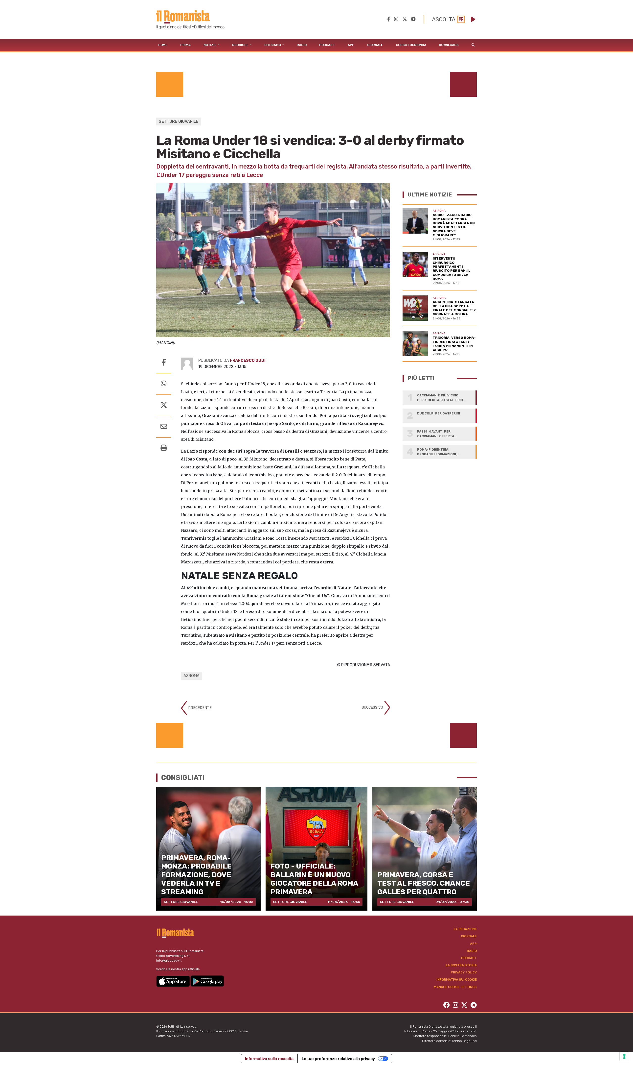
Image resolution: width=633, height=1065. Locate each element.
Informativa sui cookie (456, 979)
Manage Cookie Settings (455, 987)
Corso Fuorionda (411, 45)
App (351, 45)
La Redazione (465, 929)
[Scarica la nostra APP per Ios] (173, 981)
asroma (191, 675)
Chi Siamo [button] (273, 45)
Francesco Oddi (248, 360)
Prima (185, 45)
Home (162, 45)
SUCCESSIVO (373, 707)
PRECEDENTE (199, 708)
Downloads (449, 45)
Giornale (375, 45)
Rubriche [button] (240, 45)
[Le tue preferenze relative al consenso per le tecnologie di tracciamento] (624, 1056)
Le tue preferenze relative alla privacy (338, 1058)
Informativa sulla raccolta (269, 1058)
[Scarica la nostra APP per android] (207, 981)
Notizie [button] (210, 45)
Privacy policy (464, 972)
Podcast (327, 45)
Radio (302, 45)
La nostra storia (461, 965)
